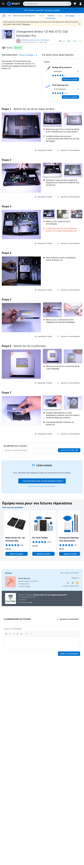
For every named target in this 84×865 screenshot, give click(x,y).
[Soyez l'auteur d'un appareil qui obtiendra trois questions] (72, 583)
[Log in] (80, 4)
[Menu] (3, 4)
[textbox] (42, 643)
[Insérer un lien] (17, 633)
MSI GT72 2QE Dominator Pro (24, 16)
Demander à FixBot (45, 150)
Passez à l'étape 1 (27, 55)
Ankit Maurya (26, 40)
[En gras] (6, 633)
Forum (59, 16)
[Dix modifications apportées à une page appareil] (68, 583)
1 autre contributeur (71, 573)
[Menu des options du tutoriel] (79, 15)
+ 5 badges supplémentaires (70, 586)
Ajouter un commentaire (68, 443)
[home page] (13, 4)
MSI (9, 16)
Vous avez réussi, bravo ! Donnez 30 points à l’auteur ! (43, 481)
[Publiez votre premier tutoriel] (77, 583)
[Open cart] (75, 4)
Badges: (75, 578)
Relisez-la (26, 24)
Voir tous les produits (12, 507)
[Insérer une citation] (21, 633)
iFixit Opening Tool (60, 85)
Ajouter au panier (70, 79)
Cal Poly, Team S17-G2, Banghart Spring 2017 (50, 595)
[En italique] (10, 633)
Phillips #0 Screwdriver (62, 67)
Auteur (8, 573)
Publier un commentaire (69, 654)
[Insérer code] (14, 633)
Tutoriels (51, 16)
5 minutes (8, 48)
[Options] (4, 15)
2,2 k (63, 41)
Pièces (41, 16)
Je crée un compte (52, 10)
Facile (19, 48)
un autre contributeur (41, 40)
